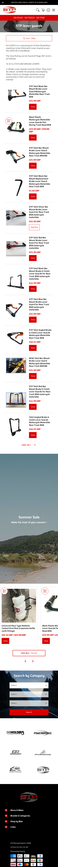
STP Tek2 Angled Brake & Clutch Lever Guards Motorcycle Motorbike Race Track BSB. (40, 334)
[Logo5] (42, 770)
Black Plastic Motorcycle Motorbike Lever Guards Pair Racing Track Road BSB (40, 121)
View (33, 106)
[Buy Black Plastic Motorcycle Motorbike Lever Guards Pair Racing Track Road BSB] (16, 128)
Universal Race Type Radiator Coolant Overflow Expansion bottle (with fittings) (18, 628)
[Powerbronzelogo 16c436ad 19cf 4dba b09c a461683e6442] (42, 733)
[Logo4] (15, 752)
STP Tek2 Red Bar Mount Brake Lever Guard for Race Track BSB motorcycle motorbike (39, 243)
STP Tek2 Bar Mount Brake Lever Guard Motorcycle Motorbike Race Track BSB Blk (39, 151)
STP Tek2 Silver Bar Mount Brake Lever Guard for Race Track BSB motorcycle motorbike (39, 212)
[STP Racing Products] (9, 10)
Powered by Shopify (17, 851)
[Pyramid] (42, 753)
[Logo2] (15, 770)
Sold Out (34, 227)
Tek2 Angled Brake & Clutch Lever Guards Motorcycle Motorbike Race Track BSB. (39, 421)
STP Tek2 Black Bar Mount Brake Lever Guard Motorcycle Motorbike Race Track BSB (39, 91)
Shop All (29, 653)
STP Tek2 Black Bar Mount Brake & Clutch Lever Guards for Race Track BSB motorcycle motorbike (39, 273)
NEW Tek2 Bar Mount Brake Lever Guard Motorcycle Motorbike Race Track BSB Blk (39, 362)
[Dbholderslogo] (15, 733)
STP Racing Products (17, 843)
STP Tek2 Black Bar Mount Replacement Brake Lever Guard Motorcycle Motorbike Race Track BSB (39, 181)
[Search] (37, 10)
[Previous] (25, 661)
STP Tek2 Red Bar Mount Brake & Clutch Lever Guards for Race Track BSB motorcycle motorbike (39, 391)
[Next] (34, 445)
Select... (14, 685)
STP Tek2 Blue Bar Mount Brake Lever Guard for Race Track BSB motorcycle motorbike (39, 304)
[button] (43, 10)
